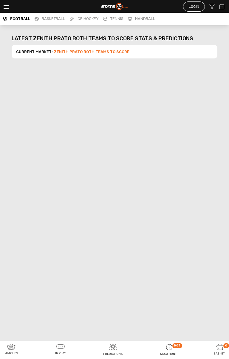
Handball (145, 18)
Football (20, 18)
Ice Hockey (88, 18)
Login (194, 6)
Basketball (53, 18)
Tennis (116, 18)
